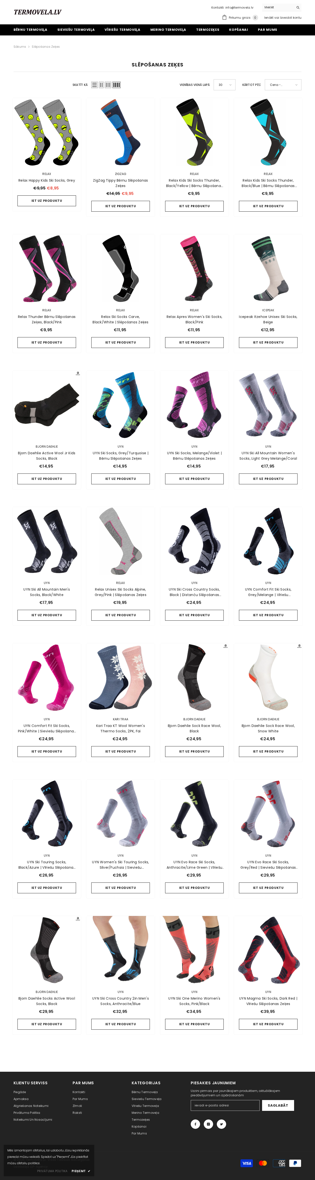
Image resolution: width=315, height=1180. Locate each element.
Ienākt (269, 18)
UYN (121, 446)
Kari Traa (120, 719)
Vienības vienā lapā (195, 85)
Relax (46, 174)
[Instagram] (208, 1124)
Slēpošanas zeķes (46, 47)
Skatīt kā (80, 85)
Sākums (20, 47)
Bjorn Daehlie (47, 446)
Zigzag (120, 174)
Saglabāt (278, 1105)
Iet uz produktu (47, 201)
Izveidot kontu (290, 18)
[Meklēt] (281, 7)
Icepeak (268, 310)
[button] (94, 85)
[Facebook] (195, 1124)
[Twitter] (221, 1124)
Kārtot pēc (251, 85)
